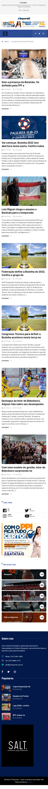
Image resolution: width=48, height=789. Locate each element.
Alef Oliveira (7, 89)
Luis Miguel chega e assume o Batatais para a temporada (19, 211)
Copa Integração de (21, 686)
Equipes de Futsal (20, 696)
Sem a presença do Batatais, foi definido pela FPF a (20, 83)
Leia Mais (5, 109)
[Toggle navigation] (5, 33)
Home (6, 41)
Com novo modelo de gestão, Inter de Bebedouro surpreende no (23, 469)
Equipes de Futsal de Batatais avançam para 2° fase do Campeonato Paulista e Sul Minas (24, 6)
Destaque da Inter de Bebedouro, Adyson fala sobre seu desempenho (23, 402)
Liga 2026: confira (21, 705)
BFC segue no (19, 715)
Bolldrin (30, 782)
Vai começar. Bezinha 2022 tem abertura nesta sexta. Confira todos (23, 144)
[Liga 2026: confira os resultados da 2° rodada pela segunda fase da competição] (6, 707)
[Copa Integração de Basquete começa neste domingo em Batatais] (6, 688)
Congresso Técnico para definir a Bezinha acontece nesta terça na (21, 335)
